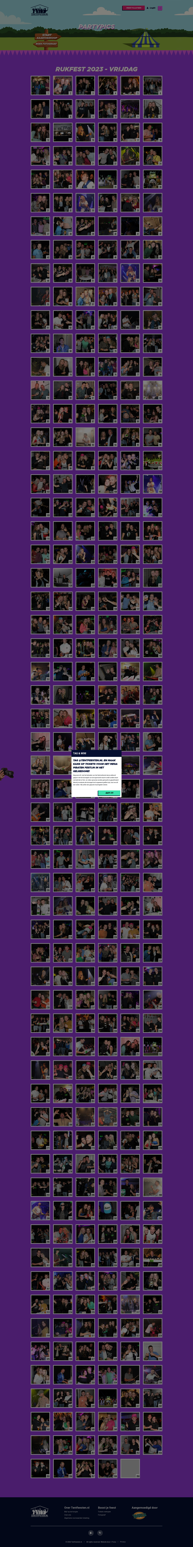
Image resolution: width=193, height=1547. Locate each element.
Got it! (109, 793)
